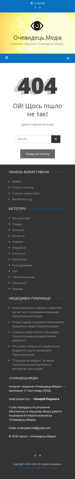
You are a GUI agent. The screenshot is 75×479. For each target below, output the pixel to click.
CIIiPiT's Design (48, 467)
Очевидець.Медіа (37, 37)
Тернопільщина (23, 277)
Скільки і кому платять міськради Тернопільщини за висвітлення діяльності (35, 336)
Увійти (16, 181)
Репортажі (19, 259)
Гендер (17, 224)
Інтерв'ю (18, 236)
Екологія (18, 230)
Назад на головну (37, 154)
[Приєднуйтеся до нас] (40, 7)
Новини (17, 242)
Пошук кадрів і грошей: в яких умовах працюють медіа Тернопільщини (38, 324)
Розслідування (22, 265)
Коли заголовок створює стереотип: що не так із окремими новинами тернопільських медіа (37, 312)
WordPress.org (22, 199)
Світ (15, 271)
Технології (19, 283)
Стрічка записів (22, 187)
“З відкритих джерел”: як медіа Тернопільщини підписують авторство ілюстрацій (33, 365)
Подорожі (19, 248)
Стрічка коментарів (25, 193)
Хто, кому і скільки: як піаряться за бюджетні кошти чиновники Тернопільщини (35, 350)
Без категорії (21, 218)
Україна (17, 289)
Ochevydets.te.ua (27, 467)
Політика (18, 253)
